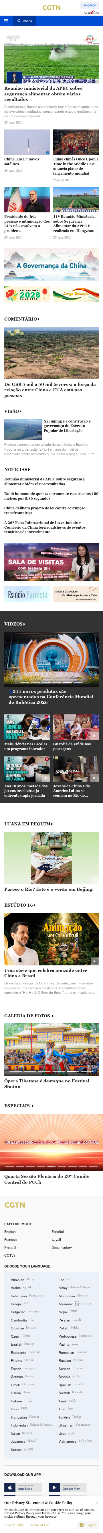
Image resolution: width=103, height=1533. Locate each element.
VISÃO (11, 411)
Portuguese (75, 1336)
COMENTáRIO (20, 318)
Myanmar (75, 1303)
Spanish (71, 1384)
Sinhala (69, 1376)
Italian (21, 1433)
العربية (56, 1239)
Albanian (22, 1279)
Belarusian (27, 1295)
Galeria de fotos (27, 1015)
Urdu (66, 1433)
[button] (24, 682)
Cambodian (22, 1319)
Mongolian (73, 1295)
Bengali (20, 1303)
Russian (71, 1360)
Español (58, 1231)
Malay (74, 1287)
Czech (21, 1336)
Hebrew (21, 1400)
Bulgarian (26, 1311)
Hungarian (25, 1416)
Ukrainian (74, 1424)
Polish (68, 1327)
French (22, 1368)
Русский (10, 1247)
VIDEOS (13, 624)
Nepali (68, 1311)
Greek (22, 1384)
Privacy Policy (14, 1525)
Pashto (68, 1343)
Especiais (17, 1105)
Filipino (23, 1360)
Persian (70, 1319)
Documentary (62, 1247)
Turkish (70, 1416)
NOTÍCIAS (15, 469)
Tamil (67, 1400)
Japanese (24, 1441)
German (23, 1376)
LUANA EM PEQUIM (27, 823)
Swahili (71, 1392)
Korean (22, 1449)
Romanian (73, 1352)
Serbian (70, 1368)
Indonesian (32, 1424)
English (10, 1231)
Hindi (19, 1408)
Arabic (21, 1287)
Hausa (21, 1392)
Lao (65, 1279)
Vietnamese (75, 1441)
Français (10, 1239)
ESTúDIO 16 (18, 905)
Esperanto (26, 1352)
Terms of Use (39, 1525)
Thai (65, 1408)
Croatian (24, 1327)
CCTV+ (9, 1255)
